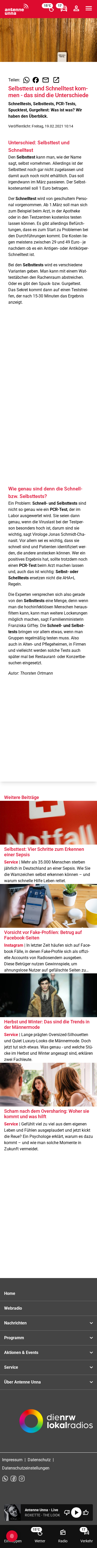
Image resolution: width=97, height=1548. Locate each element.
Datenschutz (39, 1459)
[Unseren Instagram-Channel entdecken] (22, 1478)
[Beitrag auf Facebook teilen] (36, 80)
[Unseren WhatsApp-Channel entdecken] (5, 1478)
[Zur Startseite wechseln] (16, 9)
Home (9, 1293)
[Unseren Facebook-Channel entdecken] (13, 1478)
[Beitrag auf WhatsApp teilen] (26, 80)
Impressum (12, 1459)
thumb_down (67, 1512)
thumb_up (86, 1512)
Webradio (13, 1308)
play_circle (76, 1512)
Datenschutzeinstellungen (25, 1468)
